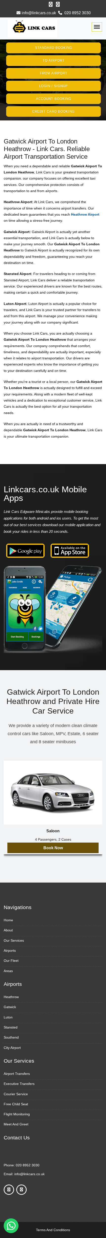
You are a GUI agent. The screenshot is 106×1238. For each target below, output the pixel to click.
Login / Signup (53, 86)
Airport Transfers (17, 1074)
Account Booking (53, 99)
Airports (10, 950)
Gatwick (10, 1007)
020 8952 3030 (77, 13)
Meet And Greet (16, 1124)
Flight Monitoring (17, 1114)
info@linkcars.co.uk (39, 13)
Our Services (14, 940)
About (8, 930)
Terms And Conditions (53, 1230)
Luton (8, 1017)
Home (8, 920)
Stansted (11, 1027)
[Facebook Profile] (51, 4)
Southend (11, 1037)
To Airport (54, 60)
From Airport (53, 73)
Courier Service (16, 1094)
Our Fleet (11, 961)
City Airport (12, 1048)
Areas (8, 971)
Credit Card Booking (53, 111)
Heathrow (11, 997)
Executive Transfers (19, 1084)
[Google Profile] (58, 4)
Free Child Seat (16, 1104)
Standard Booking (53, 48)
